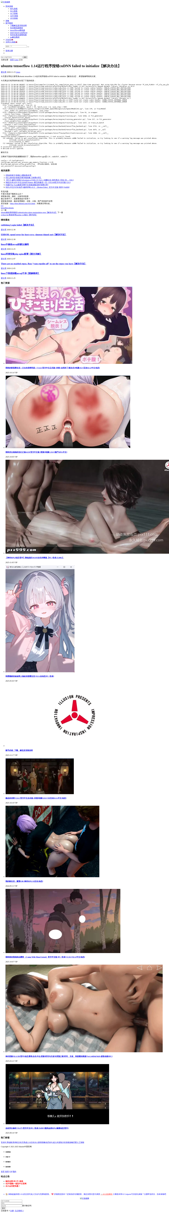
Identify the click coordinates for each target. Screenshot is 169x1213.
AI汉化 (32, 1142)
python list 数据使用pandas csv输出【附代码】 (19, 215)
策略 (44, 1142)
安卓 (3, 1142)
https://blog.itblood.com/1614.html (22, 203)
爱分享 (3, 72)
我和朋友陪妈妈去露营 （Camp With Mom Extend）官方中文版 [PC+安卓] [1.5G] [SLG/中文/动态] (45, 957)
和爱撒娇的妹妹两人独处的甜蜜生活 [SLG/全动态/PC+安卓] (30, 676)
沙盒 (64, 1142)
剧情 (40, 1142)
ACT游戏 (14, 13)
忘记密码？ (19, 1211)
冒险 (60, 1142)
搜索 (25, 57)
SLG (36, 1142)
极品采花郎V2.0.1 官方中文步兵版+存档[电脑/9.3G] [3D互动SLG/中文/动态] (36, 798)
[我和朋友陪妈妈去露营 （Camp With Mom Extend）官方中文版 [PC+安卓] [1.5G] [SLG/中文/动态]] (63, 952)
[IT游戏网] (5, 2)
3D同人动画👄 (11, 42)
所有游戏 (9, 6)
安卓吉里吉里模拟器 (18, 35)
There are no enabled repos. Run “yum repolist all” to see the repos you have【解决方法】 (43, 263)
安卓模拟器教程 (16, 28)
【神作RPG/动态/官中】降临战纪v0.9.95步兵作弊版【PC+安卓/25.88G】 (35, 558)
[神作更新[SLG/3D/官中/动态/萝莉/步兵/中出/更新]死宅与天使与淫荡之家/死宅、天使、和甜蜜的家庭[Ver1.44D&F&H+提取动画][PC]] (84, 1052)
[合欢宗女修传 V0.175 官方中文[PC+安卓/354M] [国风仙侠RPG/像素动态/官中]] (57, 1124)
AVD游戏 (14, 18)
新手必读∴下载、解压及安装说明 (19, 750)
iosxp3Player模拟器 (17, 30)
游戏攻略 (69, 1142)
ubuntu (11, 208)
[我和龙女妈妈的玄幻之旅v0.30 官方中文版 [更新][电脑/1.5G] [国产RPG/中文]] (68, 448)
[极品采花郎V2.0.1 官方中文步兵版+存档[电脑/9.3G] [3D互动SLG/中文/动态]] (40, 793)
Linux (18, 72)
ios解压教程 (15, 37)
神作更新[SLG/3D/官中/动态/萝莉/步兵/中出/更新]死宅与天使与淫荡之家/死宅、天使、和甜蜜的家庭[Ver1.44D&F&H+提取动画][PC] (59, 1056)
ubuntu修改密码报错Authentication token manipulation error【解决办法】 (29, 212)
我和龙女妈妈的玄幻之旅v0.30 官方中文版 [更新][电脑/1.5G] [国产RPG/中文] (36, 452)
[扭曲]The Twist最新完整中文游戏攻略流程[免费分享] (27, 185)
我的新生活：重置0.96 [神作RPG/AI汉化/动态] (24, 881)
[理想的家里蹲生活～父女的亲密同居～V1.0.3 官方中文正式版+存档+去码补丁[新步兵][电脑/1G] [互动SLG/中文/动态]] (69, 363)
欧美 (12, 1142)
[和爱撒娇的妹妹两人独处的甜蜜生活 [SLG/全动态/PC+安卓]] (40, 672)
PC (6, 1142)
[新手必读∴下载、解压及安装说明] (74, 746)
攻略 (7, 21)
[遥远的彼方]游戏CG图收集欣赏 (18, 175)
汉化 (20, 1142)
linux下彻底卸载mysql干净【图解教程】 (20, 273)
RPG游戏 (13, 9)
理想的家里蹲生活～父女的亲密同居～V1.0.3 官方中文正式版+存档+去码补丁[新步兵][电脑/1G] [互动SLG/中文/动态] (53, 368)
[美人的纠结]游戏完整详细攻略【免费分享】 (24, 178)
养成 (9, 1142)
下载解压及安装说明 (18, 25)
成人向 (55, 1142)
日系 (23, 1142)
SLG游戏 (13, 11)
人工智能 (80, 1142)
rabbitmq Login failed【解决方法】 (18, 225)
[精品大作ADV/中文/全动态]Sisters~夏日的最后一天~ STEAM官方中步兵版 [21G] (38, 182)
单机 (16, 1142)
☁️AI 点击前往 (106, 1194)
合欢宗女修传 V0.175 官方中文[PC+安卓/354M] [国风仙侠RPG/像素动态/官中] (37, 1128)
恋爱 (75, 1142)
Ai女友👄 (9, 40)
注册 (12, 1211)
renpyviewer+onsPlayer (18, 33)
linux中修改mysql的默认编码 (15, 244)
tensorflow (5, 208)
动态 (47, 1142)
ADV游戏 (14, 16)
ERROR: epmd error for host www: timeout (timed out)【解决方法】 (34, 234)
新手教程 (9, 23)
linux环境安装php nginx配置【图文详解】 (21, 254)
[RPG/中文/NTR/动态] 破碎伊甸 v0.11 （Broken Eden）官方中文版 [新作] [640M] (37, 187)
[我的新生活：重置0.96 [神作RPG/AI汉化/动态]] (52, 877)
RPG (51, 1142)
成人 (27, 1142)
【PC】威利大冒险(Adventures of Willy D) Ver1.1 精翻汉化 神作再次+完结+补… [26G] (40, 180)
